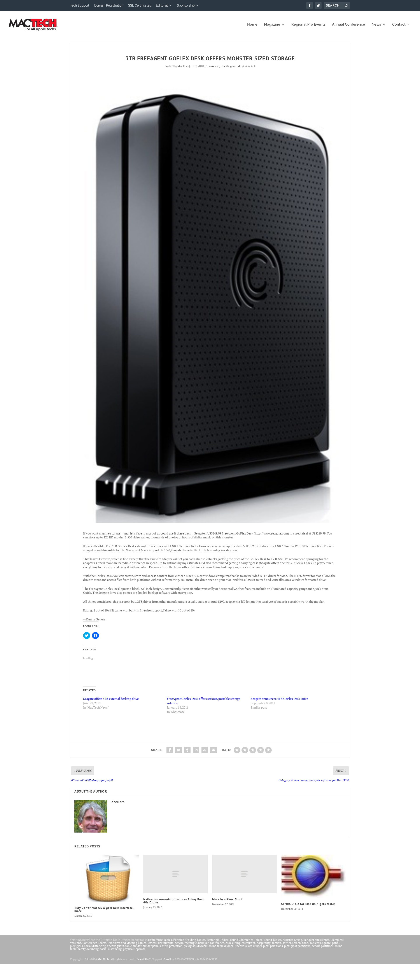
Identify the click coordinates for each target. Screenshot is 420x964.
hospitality (263, 943)
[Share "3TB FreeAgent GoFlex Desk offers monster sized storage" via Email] (213, 750)
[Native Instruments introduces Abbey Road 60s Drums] (175, 874)
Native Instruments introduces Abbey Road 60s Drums (173, 900)
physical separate (134, 949)
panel (335, 943)
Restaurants (165, 943)
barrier (286, 943)
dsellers (183, 66)
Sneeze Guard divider (248, 946)
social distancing (95, 946)
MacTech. (104, 959)
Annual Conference (348, 24)
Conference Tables (160, 940)
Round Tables (272, 940)
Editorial (162, 5)
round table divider (221, 946)
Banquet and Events (316, 940)
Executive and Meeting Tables (127, 943)
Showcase (212, 66)
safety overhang (88, 949)
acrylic (179, 943)
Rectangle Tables (217, 940)
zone (305, 943)
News (376, 24)
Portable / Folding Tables (189, 940)
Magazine (272, 24)
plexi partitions (273, 946)
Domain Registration (108, 5)
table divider (133, 946)
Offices (152, 943)
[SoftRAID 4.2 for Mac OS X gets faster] (313, 876)
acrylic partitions (323, 946)
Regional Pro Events (308, 24)
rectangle (191, 943)
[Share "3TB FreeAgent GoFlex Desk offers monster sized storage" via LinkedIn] (196, 750)
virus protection (172, 946)
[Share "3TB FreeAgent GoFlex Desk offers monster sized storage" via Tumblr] (187, 750)
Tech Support (79, 5)
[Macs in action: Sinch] (244, 874)
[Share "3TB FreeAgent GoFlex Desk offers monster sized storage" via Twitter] (178, 750)
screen (296, 943)
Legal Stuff (143, 959)
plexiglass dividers (196, 946)
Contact (399, 24)
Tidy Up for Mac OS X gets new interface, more (103, 909)
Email (167, 959)
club (228, 943)
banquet (203, 943)
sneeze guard (115, 946)
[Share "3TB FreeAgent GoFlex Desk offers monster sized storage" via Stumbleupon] (204, 750)
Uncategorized (230, 66)
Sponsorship (186, 5)
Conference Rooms (94, 943)
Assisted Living (292, 940)
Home (252, 24)
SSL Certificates (139, 5)
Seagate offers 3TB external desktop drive (111, 699)
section (276, 943)
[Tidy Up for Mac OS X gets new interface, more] (106, 878)
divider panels (152, 946)
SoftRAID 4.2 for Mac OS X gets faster (308, 904)
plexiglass (76, 946)
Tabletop (315, 943)
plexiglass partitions (297, 946)
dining (236, 943)
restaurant (248, 943)
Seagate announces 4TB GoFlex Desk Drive (279, 699)
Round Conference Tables (246, 940)
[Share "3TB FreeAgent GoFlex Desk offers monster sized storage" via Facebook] (169, 750)
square (326, 943)
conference (217, 943)
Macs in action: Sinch (227, 899)
